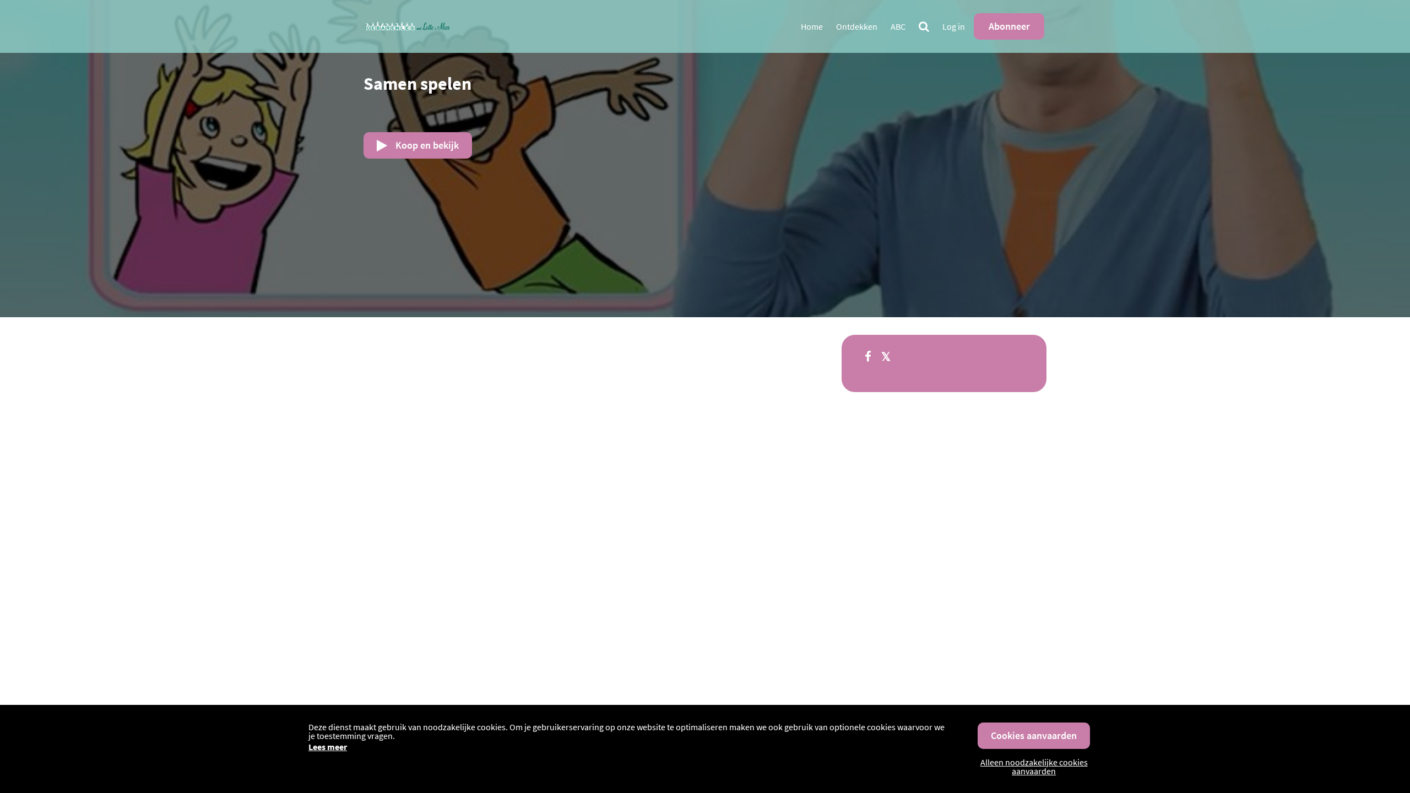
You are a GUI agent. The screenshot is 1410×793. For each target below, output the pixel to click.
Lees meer (327, 746)
